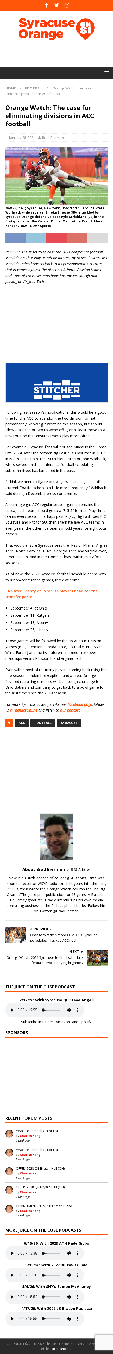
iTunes (48, 1021)
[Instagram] (66, 5)
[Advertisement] (59, 53)
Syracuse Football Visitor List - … (39, 1131)
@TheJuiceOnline (23, 710)
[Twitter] (56, 5)
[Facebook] (46, 5)
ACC (22, 723)
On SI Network (60, 1349)
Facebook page (80, 704)
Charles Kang (30, 1136)
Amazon (63, 1021)
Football (43, 723)
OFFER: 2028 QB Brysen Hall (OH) (40, 1168)
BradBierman (67, 911)
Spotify (85, 1021)
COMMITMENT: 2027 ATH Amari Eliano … (45, 1206)
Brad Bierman (53, 137)
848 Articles (81, 869)
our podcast (70, 710)
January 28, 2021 (22, 137)
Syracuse (69, 723)
